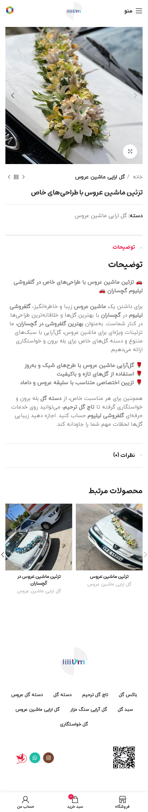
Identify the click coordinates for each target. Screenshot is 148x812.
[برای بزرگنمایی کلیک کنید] (130, 151)
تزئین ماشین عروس (109, 576)
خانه (137, 177)
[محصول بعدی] (9, 177)
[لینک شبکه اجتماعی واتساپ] (34, 757)
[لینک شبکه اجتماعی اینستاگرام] (48, 757)
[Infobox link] (9, 11)
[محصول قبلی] (23, 177)
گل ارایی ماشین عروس (100, 177)
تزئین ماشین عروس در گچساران (39, 579)
